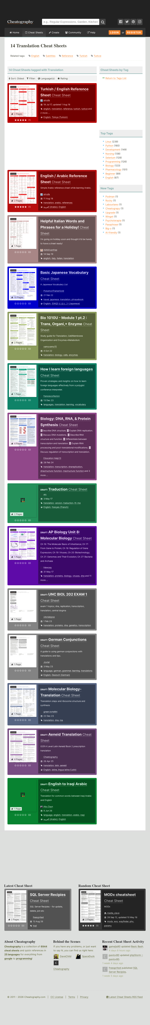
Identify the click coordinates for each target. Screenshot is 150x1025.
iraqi (82, 815)
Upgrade (110, 212)
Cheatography (12, 946)
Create (55, 32)
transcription (61, 466)
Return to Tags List (115, 78)
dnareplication (75, 466)
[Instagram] (140, 22)
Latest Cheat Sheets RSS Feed (125, 996)
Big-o (108, 228)
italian (59, 258)
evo (116, 921)
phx (131, 921)
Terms (71, 996)
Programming (112, 161)
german (57, 670)
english (47, 109)
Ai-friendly (111, 232)
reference (67, 109)
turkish (77, 109)
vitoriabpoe (49, 617)
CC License (57, 996)
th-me (77, 503)
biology (58, 355)
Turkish (83, 55)
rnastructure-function (73, 471)
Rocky (108, 200)
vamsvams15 (50, 346)
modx (110, 921)
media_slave (113, 913)
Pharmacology (113, 169)
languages (49, 404)
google (8, 958)
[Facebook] (121, 22)
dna (83, 576)
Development (112, 149)
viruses (76, 576)
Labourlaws (111, 204)
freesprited (38, 917)
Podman (110, 196)
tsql (35, 925)
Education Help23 (52, 458)
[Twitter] (127, 22)
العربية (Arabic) (51, 207)
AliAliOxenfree (50, 250)
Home (15, 32)
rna (61, 720)
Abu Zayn (48, 806)
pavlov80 (114, 955)
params (108, 925)
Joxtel (47, 662)
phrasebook (77, 299)
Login (114, 32)
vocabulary (80, 404)
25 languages (12, 954)
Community (74, 32)
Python (109, 145)
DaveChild (65, 956)
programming (24, 958)
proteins (59, 576)
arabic (58, 202)
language (48, 670)
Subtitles (50, 55)
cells (65, 355)
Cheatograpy (112, 208)
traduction (68, 503)
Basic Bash (137, 946)
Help (92, 32)
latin (57, 765)
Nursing (109, 153)
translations (86, 670)
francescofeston (52, 396)
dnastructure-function (51, 471)
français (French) (60, 507)
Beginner (110, 173)
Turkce (97, 55)
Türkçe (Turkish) (60, 117)
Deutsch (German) (61, 675)
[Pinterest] (133, 22)
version (58, 503)
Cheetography (51, 757)
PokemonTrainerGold (54, 291)
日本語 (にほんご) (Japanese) (66, 303)
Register (134, 32)
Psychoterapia (113, 220)
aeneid (63, 765)
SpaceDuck (88, 956)
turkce (84, 109)
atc (45, 494)
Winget (109, 216)
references (67, 202)
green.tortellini (50, 711)
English (35, 55)
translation (57, 109)
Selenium (110, 157)
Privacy (84, 996)
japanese (54, 299)
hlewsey (48, 567)
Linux (108, 141)
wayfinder (123, 921)
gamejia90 (114, 946)
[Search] (103, 22)
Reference (67, 55)
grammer (66, 670)
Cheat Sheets (35, 32)
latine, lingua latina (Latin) (64, 769)
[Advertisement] (75, 8)
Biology (109, 165)
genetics (73, 625)
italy (54, 258)
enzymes (73, 355)
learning (70, 404)
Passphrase (111, 224)
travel (46, 299)
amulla (47, 100)
